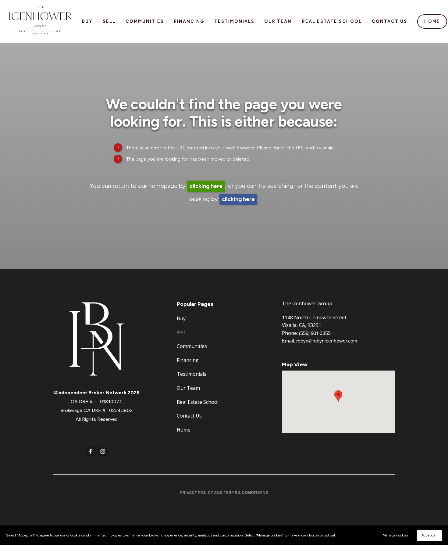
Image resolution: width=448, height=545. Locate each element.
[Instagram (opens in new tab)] (103, 451)
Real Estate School (332, 21)
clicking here (206, 186)
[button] (338, 396)
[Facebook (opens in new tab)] (90, 451)
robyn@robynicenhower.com (326, 340)
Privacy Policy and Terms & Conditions (224, 492)
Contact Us (389, 21)
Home (432, 21)
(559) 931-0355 (315, 333)
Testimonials (234, 21)
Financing (189, 21)
